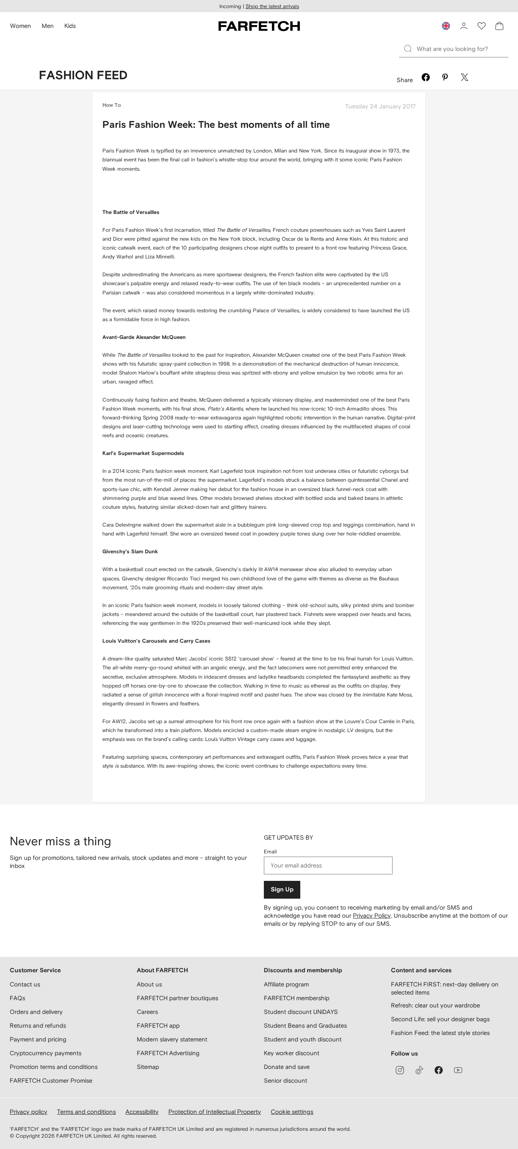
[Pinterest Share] (445, 78)
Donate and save (287, 1067)
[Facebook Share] (426, 78)
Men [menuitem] (48, 26)
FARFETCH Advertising (168, 1053)
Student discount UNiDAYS (301, 1012)
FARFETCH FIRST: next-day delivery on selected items (445, 988)
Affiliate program (286, 984)
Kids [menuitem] (70, 26)
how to (111, 105)
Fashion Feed (83, 76)
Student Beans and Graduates (305, 1025)
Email (270, 851)
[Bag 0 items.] (499, 26)
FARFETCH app (158, 1025)
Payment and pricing (38, 1039)
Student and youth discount (303, 1039)
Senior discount (285, 1080)
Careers (147, 1012)
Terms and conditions (86, 1112)
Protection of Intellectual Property (214, 1112)
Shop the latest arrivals (272, 6)
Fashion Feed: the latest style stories (440, 1033)
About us (149, 984)
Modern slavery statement (172, 1039)
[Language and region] (446, 26)
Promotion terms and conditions (54, 1067)
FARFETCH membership (296, 998)
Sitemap (148, 1067)
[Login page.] (464, 26)
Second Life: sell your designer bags (440, 1019)
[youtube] (458, 1070)
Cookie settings (292, 1112)
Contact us (25, 984)
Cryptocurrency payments (45, 1053)
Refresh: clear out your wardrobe (435, 1005)
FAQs (17, 998)
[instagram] (400, 1070)
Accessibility (142, 1112)
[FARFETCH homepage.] (259, 26)
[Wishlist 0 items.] (481, 26)
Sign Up (282, 890)
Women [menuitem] (20, 26)
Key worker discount (291, 1053)
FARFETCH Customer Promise (51, 1080)
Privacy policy (28, 1112)
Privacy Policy (372, 915)
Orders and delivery (36, 1012)
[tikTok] (419, 1070)
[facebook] (439, 1070)
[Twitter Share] (464, 78)
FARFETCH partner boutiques (177, 998)
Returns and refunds (38, 1025)
